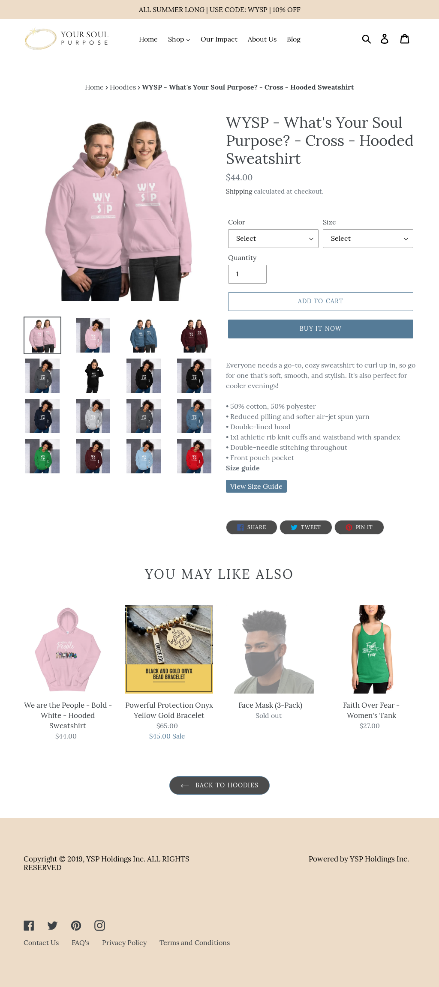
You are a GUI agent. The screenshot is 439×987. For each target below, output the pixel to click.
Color (236, 222)
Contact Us (41, 942)
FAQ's (80, 942)
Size (329, 222)
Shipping (239, 191)
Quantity (242, 257)
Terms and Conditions (194, 942)
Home (94, 87)
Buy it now (321, 328)
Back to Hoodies (226, 785)
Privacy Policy (124, 942)
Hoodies (123, 87)
